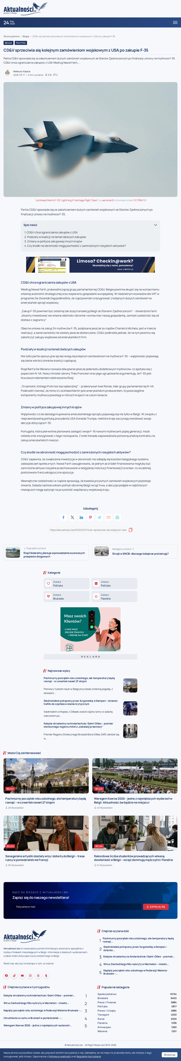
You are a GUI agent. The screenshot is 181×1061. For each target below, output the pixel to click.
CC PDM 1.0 (139, 200)
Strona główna (11, 36)
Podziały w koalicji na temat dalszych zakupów (56, 237)
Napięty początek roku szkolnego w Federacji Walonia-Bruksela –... (135, 972)
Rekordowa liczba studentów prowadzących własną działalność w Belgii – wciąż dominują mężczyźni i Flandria (133, 858)
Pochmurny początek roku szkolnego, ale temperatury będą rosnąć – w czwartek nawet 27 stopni (79, 679)
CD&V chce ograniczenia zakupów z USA (52, 232)
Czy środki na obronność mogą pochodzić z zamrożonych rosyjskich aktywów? (76, 246)
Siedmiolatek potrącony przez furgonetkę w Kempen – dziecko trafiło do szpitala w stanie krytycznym (80, 702)
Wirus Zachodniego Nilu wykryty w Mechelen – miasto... (136, 964)
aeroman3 (108, 200)
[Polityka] (67, 583)
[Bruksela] (67, 596)
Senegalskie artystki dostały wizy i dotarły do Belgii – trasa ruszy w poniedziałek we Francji (45, 858)
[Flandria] (114, 596)
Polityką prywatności (60, 1056)
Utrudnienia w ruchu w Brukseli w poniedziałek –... (33, 1018)
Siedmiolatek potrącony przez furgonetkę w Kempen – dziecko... (135, 948)
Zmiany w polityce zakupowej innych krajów (54, 241)
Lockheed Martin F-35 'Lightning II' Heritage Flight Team (67, 200)
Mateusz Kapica (21, 71)
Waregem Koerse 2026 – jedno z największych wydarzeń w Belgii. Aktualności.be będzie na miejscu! (133, 800)
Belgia (26, 36)
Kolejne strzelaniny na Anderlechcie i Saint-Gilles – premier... (139, 956)
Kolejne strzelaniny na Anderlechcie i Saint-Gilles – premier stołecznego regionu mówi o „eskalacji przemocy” (78, 725)
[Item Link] (130, 685)
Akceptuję (170, 1054)
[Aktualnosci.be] (26, 8)
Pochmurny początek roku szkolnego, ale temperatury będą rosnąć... (138, 940)
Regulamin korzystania (89, 1056)
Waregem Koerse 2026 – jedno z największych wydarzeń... (38, 1025)
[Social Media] (6, 975)
